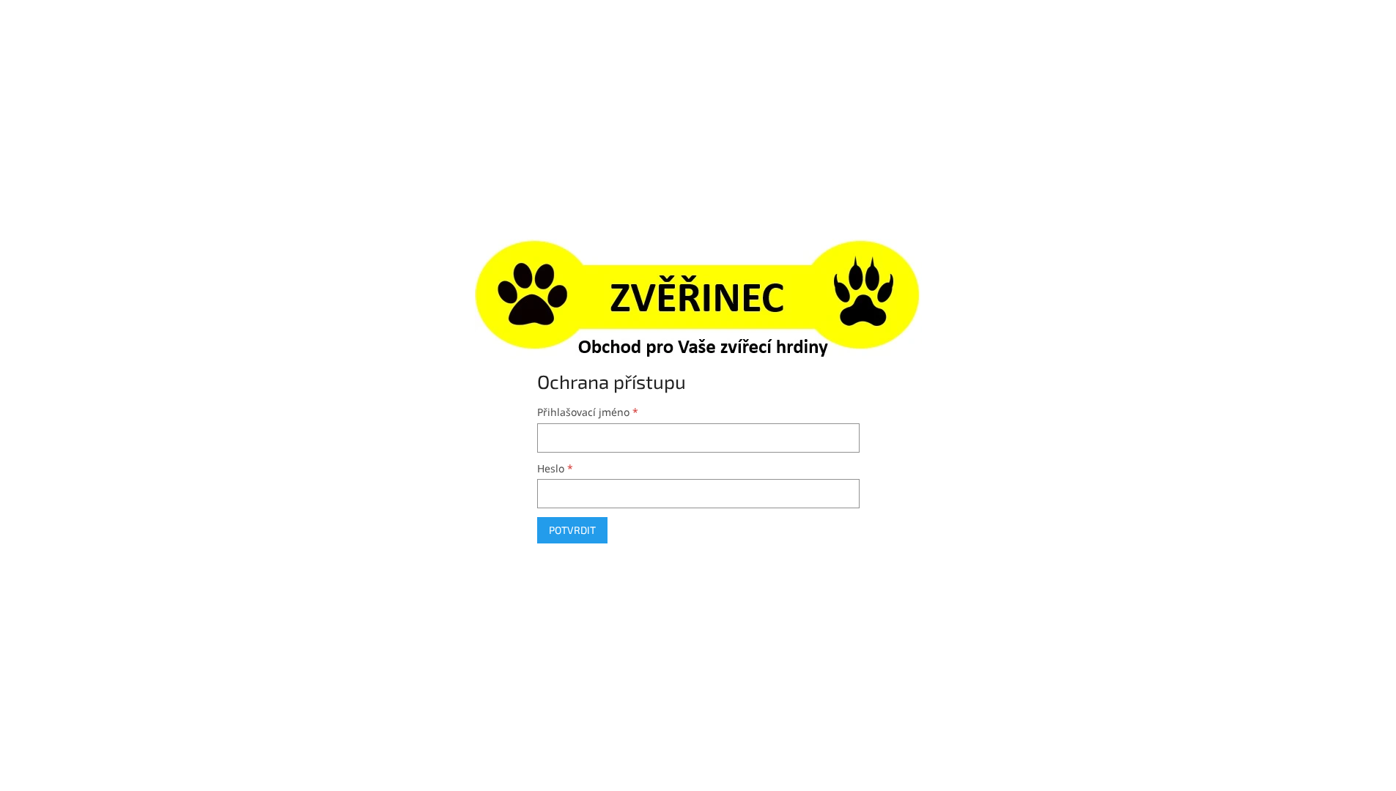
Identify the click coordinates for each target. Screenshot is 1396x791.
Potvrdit (572, 530)
